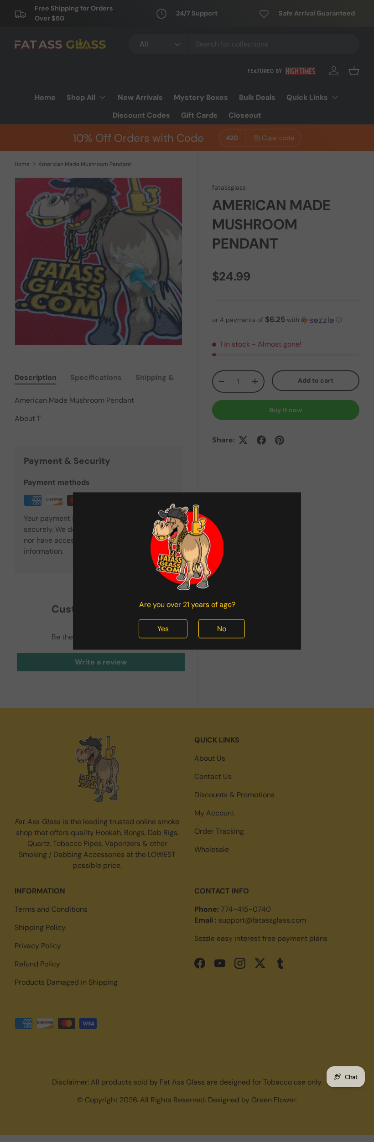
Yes (163, 628)
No (221, 628)
